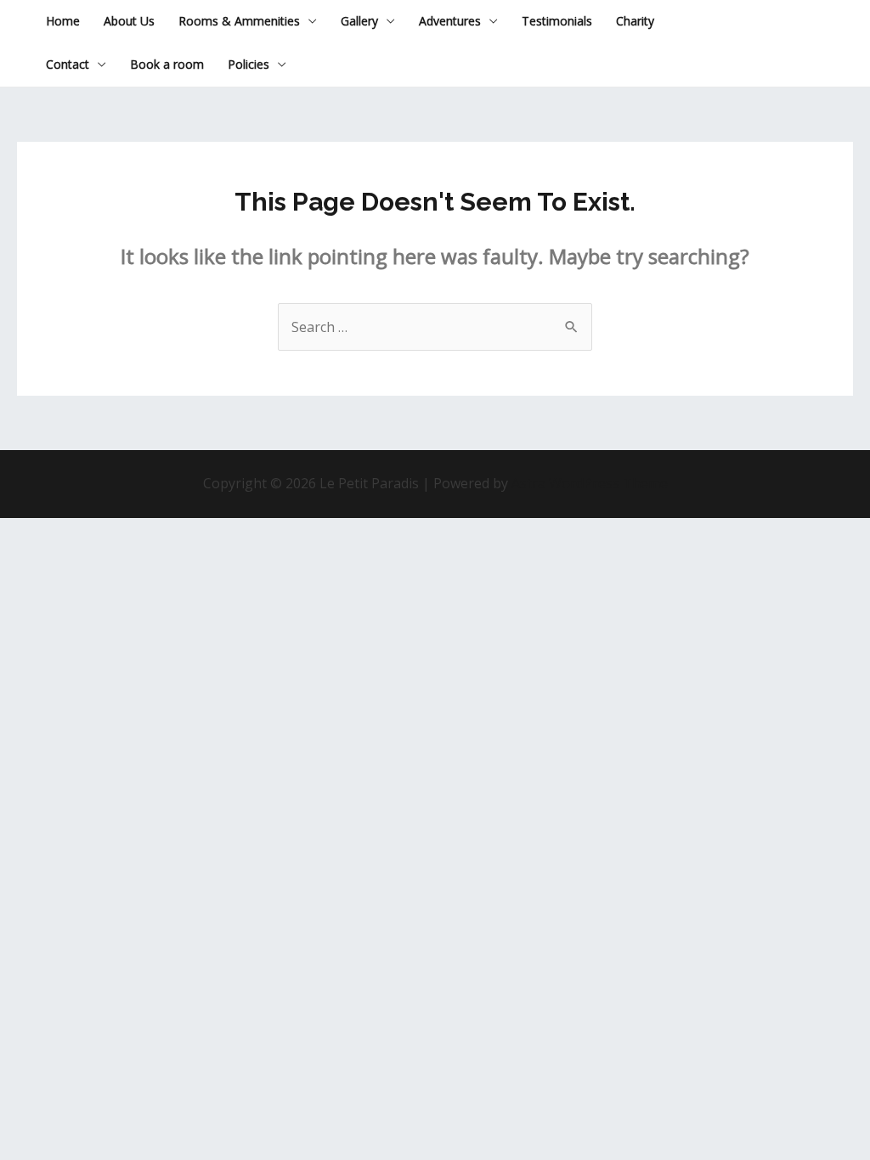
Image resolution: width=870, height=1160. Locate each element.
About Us (129, 21)
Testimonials (557, 21)
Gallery (359, 21)
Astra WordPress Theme (589, 483)
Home (63, 21)
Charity (635, 21)
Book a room (167, 64)
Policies (248, 64)
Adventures (450, 21)
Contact (67, 64)
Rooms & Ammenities (239, 21)
